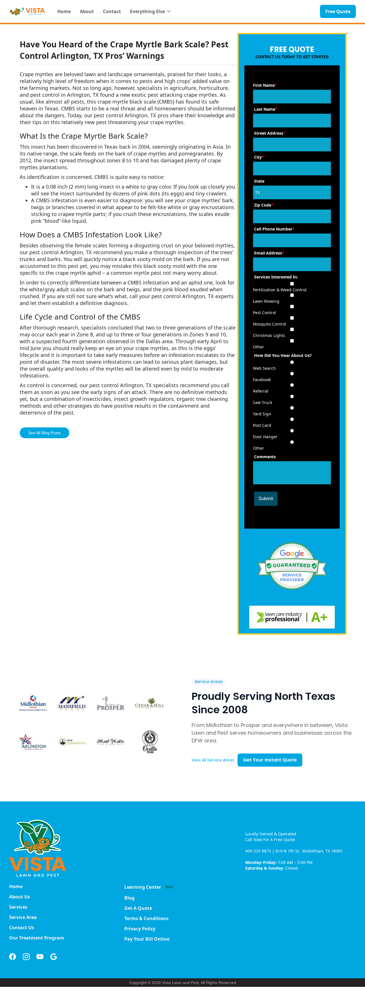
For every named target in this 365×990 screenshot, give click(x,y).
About (87, 11)
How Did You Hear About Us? (283, 355)
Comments (265, 456)
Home (64, 11)
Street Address (269, 133)
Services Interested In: (276, 277)
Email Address (269, 253)
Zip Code (263, 205)
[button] (150, 11)
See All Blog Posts (44, 433)
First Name (265, 85)
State (259, 181)
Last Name (265, 109)
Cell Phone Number (274, 229)
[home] (27, 11)
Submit (265, 498)
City (259, 157)
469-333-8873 (258, 851)
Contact (112, 11)
